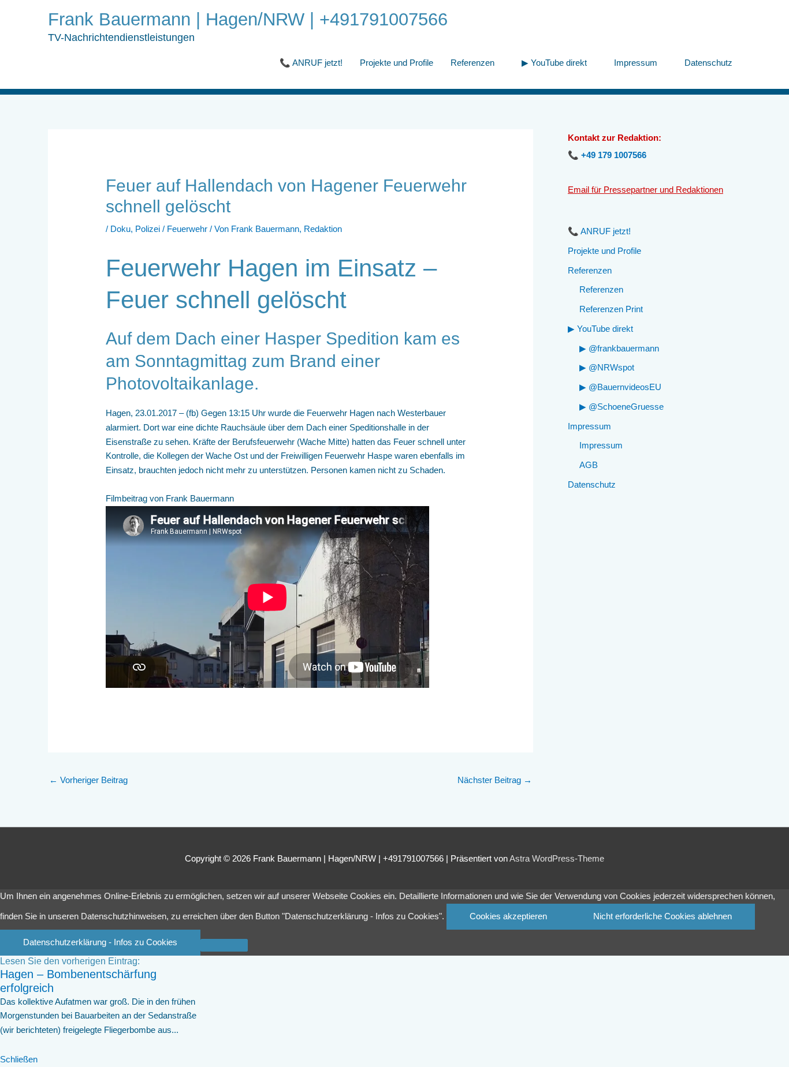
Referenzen (472, 63)
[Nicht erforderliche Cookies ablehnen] (224, 945)
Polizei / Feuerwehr (171, 229)
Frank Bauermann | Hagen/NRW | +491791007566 (248, 19)
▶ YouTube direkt (554, 63)
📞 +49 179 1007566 (607, 155)
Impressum (635, 63)
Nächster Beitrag (494, 780)
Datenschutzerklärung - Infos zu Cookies (100, 942)
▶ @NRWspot (606, 367)
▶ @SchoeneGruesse (621, 406)
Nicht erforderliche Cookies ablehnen (662, 916)
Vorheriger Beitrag (88, 780)
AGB (588, 465)
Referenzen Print (611, 309)
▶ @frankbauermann (619, 348)
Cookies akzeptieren (508, 916)
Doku (120, 229)
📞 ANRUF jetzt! (311, 63)
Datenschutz (708, 63)
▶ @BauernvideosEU (620, 387)
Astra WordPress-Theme (556, 858)
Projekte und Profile (396, 63)
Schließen (19, 1059)
